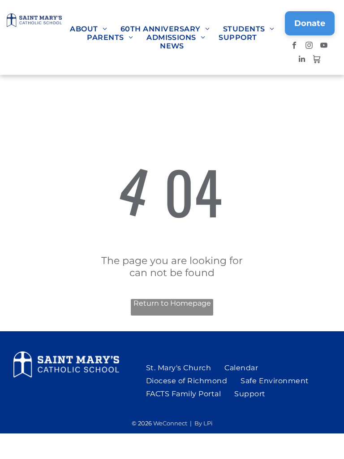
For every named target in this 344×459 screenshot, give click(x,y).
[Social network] (316, 60)
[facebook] (294, 46)
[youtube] (324, 46)
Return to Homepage (172, 303)
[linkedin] (301, 60)
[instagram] (309, 46)
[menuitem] (88, 29)
